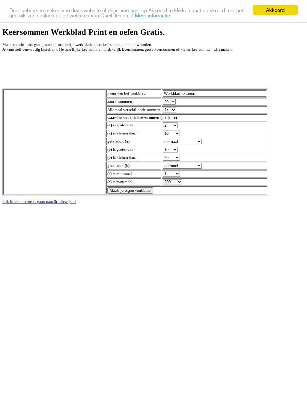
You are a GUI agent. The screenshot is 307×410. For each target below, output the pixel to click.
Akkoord (275, 10)
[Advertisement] (111, 70)
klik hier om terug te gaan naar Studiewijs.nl (39, 201)
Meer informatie (152, 15)
